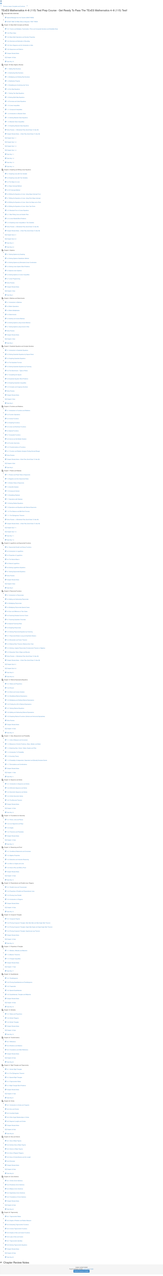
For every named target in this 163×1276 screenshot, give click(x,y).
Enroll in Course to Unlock (81, 1271)
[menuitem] (1, 4)
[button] (1, 1)
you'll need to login (88, 1269)
